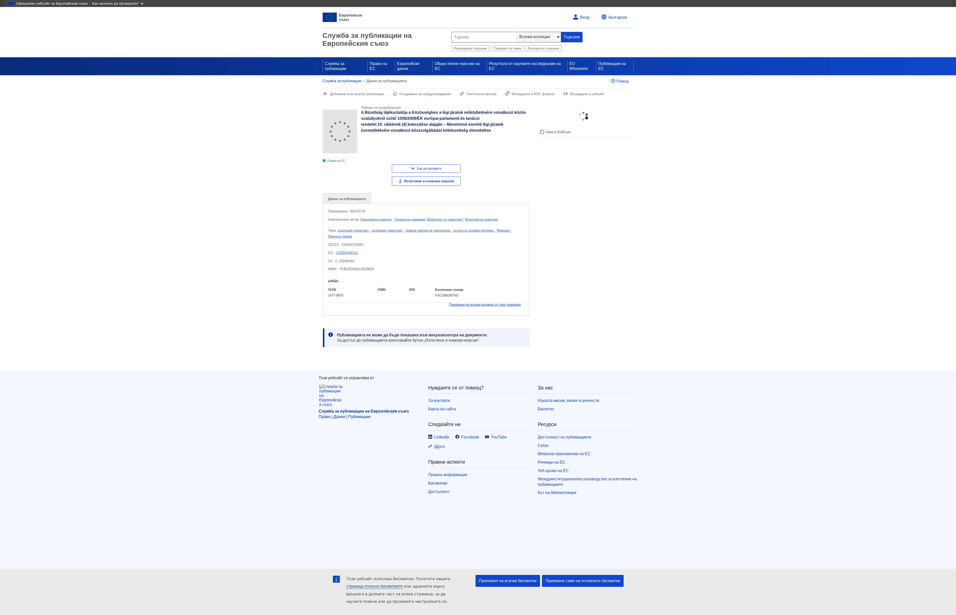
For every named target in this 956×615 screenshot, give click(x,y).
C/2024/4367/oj (347, 253)
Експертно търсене (543, 48)
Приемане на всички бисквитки (508, 581)
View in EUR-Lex (558, 132)
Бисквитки (437, 483)
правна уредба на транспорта (428, 230)
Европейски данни (408, 66)
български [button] (617, 17)
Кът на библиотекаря (557, 493)
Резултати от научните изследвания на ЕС (525, 66)
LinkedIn (441, 437)
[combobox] (484, 37)
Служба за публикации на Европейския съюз (367, 39)
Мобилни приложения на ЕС (564, 454)
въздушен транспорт (354, 230)
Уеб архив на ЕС (553, 471)
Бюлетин (546, 409)
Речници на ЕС (551, 462)
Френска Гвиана (340, 236)
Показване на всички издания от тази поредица (485, 305)
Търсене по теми (507, 48)
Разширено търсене (470, 48)
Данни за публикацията (347, 199)
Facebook (470, 437)
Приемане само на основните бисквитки (582, 581)
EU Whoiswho (578, 66)
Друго (439, 446)
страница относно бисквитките (374, 586)
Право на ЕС (378, 66)
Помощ (622, 81)
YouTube (499, 437)
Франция (504, 230)
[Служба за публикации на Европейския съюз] (342, 17)
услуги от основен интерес (474, 230)
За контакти (439, 400)
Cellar (543, 445)
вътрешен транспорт (388, 230)
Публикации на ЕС (612, 66)
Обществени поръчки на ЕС (457, 66)
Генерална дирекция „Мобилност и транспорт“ (429, 219)
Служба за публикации (335, 66)
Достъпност (439, 492)
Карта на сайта (442, 409)
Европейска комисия (376, 219)
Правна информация (447, 475)
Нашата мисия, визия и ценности (568, 400)
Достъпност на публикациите (564, 437)
